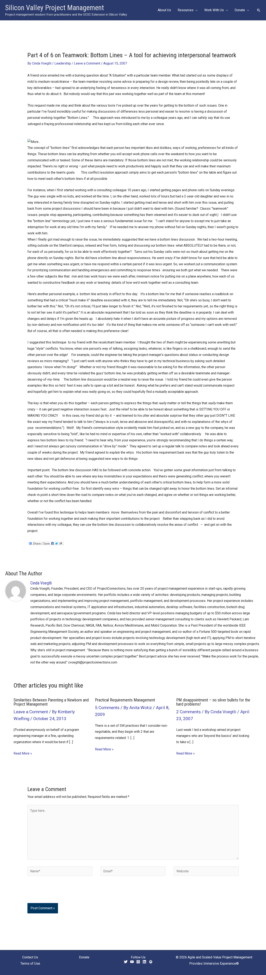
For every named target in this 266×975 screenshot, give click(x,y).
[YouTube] (132, 962)
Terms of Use (30, 963)
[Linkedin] (144, 962)
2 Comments (188, 711)
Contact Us (30, 957)
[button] (195, 10)
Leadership (62, 63)
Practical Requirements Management (125, 699)
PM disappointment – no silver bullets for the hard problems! (213, 702)
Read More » (23, 753)
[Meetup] (151, 962)
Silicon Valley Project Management (54, 8)
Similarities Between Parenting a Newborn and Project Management (51, 702)
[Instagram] (138, 962)
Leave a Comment (87, 63)
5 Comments (107, 707)
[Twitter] (126, 962)
